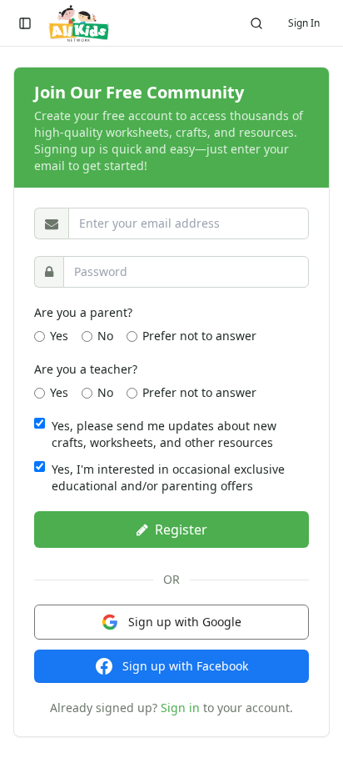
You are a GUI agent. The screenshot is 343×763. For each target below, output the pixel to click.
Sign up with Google (184, 622)
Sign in (180, 707)
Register (181, 529)
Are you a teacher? (85, 369)
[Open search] (256, 23)
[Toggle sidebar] (25, 23)
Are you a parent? (83, 312)
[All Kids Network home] (79, 23)
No (105, 336)
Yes (59, 336)
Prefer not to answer (199, 336)
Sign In (304, 23)
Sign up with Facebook (185, 666)
